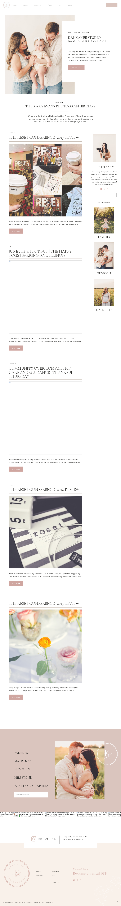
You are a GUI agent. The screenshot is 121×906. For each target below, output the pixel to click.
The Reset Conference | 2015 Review (44, 603)
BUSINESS (12, 132)
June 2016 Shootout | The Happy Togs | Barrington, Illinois (40, 253)
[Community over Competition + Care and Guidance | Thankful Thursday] (45, 418)
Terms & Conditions (38, 902)
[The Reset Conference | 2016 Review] (45, 532)
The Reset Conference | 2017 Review (44, 137)
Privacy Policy (49, 902)
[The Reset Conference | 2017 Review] (45, 179)
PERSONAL (12, 363)
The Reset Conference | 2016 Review (44, 489)
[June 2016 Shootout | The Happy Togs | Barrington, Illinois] (45, 297)
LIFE (10, 246)
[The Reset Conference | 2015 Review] (45, 646)
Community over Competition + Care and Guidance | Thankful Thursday (42, 372)
